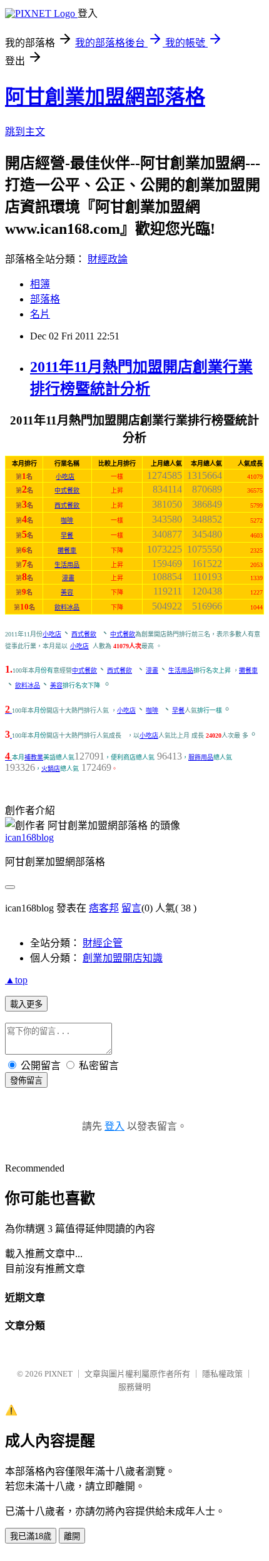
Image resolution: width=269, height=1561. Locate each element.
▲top (16, 980)
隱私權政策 (222, 1373)
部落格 (45, 299)
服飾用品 (200, 757)
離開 (72, 1536)
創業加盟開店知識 (123, 958)
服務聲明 (134, 1387)
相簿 (40, 284)
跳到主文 (25, 131)
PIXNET (58, 1373)
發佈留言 (26, 1080)
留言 (131, 908)
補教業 (33, 757)
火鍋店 (50, 768)
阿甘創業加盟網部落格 (105, 97)
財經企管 (103, 943)
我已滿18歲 (30, 1536)
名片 (40, 314)
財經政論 (108, 259)
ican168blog (29, 837)
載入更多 (26, 1004)
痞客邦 (104, 908)
